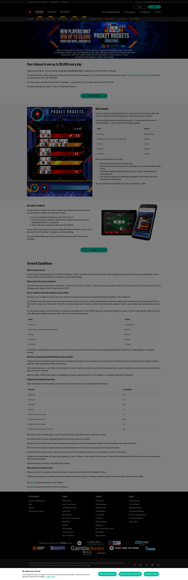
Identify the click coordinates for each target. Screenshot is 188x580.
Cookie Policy (50, 576)
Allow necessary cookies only (130, 574)
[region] (94, 574)
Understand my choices (107, 574)
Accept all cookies (151, 574)
